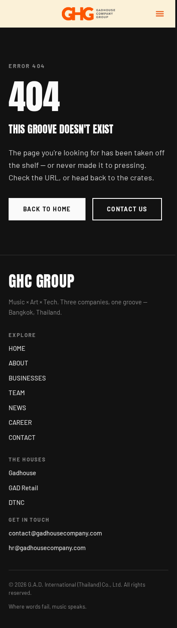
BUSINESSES (27, 378)
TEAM (17, 392)
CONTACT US (127, 209)
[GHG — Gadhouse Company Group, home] (88, 14)
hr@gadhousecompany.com (47, 547)
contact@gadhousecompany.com (55, 533)
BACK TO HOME (47, 209)
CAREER (20, 422)
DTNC (16, 502)
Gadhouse (22, 472)
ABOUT (18, 363)
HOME (17, 348)
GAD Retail (23, 488)
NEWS (17, 407)
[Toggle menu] (159, 13)
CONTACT (22, 437)
